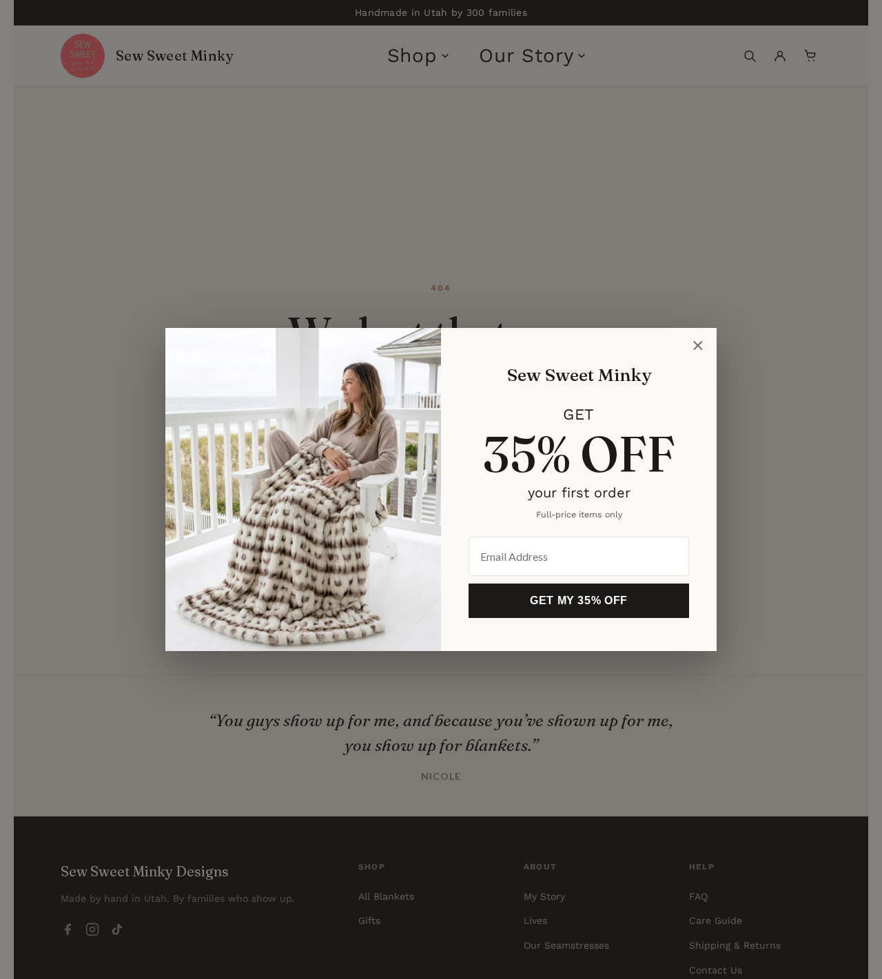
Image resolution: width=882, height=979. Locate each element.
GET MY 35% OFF (579, 600)
